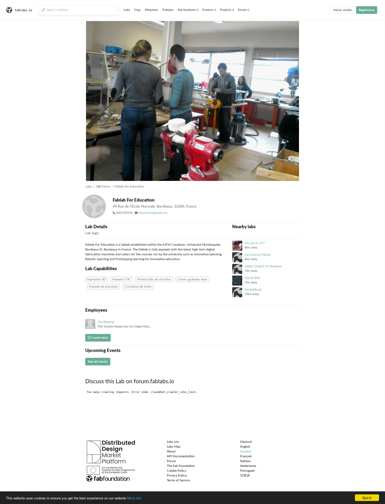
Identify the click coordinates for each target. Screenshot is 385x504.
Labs (127, 9)
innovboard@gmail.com (152, 213)
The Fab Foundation (181, 465)
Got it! (367, 497)
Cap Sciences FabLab (258, 254)
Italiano (245, 461)
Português (247, 470)
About (171, 451)
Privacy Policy (177, 475)
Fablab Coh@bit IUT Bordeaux (263, 266)
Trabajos (168, 9)
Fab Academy (187, 9)
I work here (99, 337)
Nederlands (248, 465)
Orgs (137, 9)
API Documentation (181, 456)
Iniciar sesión (342, 10)
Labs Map (173, 446)
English (245, 446)
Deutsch (246, 441)
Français (246, 456)
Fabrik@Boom (253, 289)
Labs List (173, 441)
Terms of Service (178, 480)
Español (245, 451)
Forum (242, 9)
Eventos (207, 9)
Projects (225, 9)
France (105, 186)
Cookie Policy (176, 470)
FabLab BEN (252, 278)
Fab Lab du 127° (255, 243)
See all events (98, 361)
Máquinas (151, 9)
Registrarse (367, 10)
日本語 (245, 475)
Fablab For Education (129, 186)
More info (134, 497)
